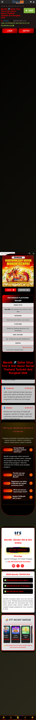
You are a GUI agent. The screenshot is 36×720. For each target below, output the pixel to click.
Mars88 (3, 6)
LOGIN (9, 31)
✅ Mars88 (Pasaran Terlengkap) (17, 586)
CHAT (32, 719)
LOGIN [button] (9, 290)
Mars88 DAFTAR (12, 6)
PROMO (4, 719)
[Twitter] (18, 565)
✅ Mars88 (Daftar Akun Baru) (16, 580)
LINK (25, 719)
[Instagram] (22, 565)
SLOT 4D (21, 6)
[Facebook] (13, 565)
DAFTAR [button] (22, 290)
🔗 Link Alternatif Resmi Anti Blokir (18, 562)
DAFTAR (26, 31)
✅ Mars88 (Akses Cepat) (14, 591)
